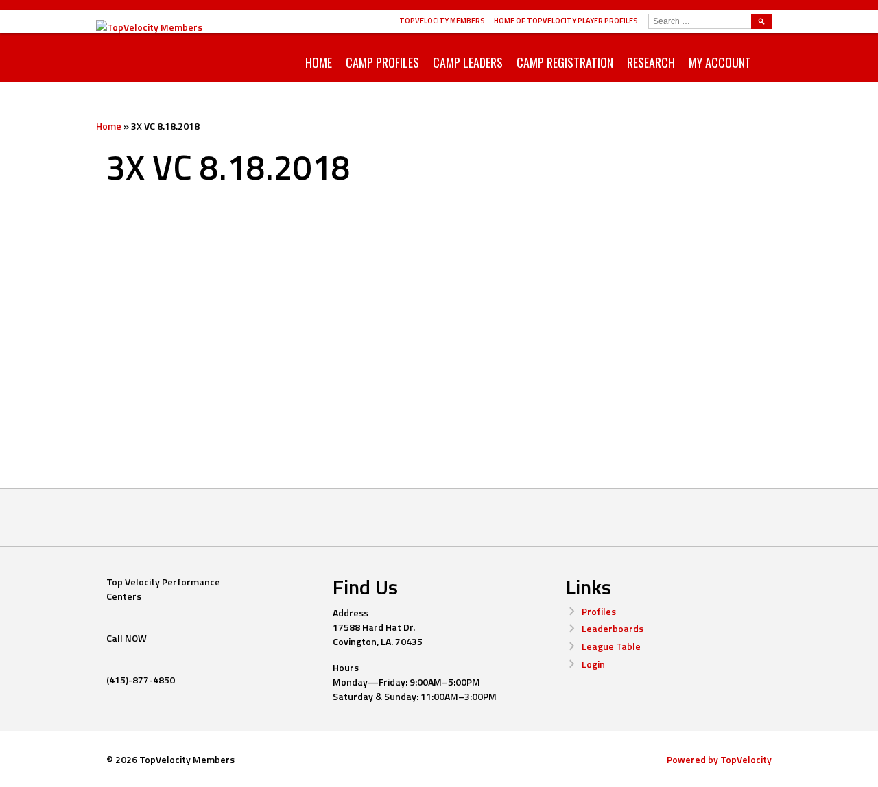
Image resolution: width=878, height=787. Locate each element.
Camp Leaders (468, 62)
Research (651, 62)
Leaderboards (612, 628)
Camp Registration (565, 62)
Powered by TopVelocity (719, 759)
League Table (611, 646)
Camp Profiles (382, 62)
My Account (720, 62)
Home (318, 62)
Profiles (599, 611)
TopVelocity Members (442, 20)
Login (593, 664)
